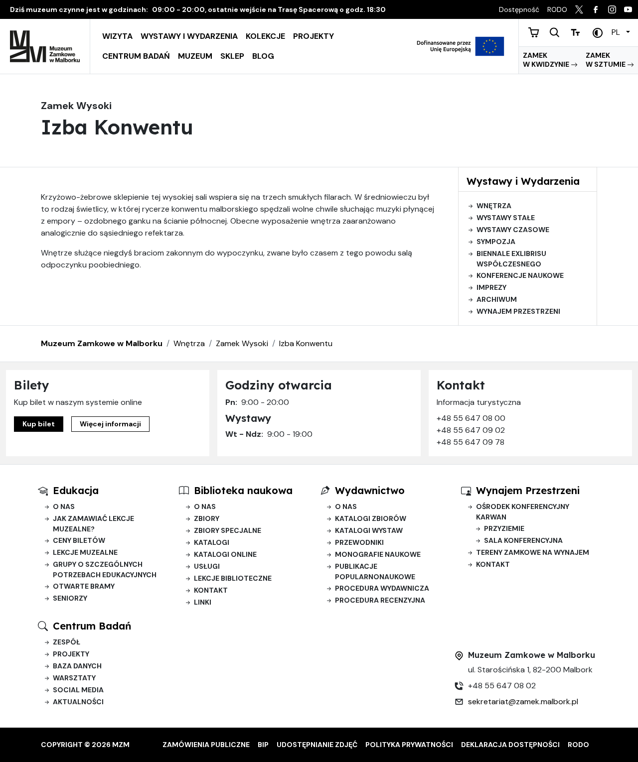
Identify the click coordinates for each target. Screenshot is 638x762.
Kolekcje (265, 36)
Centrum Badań (136, 56)
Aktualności (78, 701)
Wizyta (117, 36)
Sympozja (496, 241)
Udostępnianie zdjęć (317, 744)
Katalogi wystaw (369, 530)
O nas (64, 506)
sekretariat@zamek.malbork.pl (523, 701)
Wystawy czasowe (513, 229)
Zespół (66, 641)
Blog (263, 56)
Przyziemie (504, 528)
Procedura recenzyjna (380, 600)
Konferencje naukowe (520, 275)
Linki (202, 602)
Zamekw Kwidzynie (547, 60)
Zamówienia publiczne (206, 744)
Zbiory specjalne (227, 530)
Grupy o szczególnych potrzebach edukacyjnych (105, 569)
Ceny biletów (79, 540)
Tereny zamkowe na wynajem (532, 552)
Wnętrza (494, 205)
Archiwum (497, 299)
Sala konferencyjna (523, 540)
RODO (578, 744)
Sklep (232, 56)
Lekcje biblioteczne (233, 578)
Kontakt (211, 590)
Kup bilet (38, 423)
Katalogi (211, 542)
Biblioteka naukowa (243, 490)
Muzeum (195, 56)
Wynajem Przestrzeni (528, 490)
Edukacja (76, 490)
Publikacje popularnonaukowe (375, 571)
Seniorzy (70, 598)
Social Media (78, 689)
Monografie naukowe (378, 554)
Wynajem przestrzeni (518, 311)
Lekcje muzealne (85, 552)
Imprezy (491, 287)
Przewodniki (359, 542)
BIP (263, 744)
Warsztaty (74, 677)
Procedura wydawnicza (382, 588)
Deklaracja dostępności (510, 744)
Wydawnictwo (370, 490)
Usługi (207, 566)
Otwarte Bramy (84, 586)
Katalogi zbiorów (370, 518)
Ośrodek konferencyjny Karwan (522, 511)
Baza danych (77, 665)
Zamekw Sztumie (606, 60)
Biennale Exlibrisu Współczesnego (511, 258)
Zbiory (206, 518)
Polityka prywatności (409, 744)
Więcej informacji (110, 423)
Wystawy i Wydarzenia (189, 36)
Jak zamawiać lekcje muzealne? (93, 523)
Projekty (313, 36)
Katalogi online (225, 554)
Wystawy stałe (506, 217)
